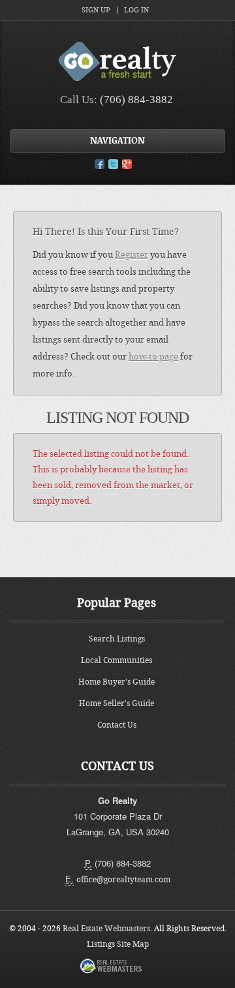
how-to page (153, 357)
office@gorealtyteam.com (123, 879)
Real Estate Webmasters (106, 928)
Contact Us (116, 725)
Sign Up (96, 10)
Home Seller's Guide (116, 703)
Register (131, 255)
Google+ (127, 164)
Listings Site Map (118, 944)
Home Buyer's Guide (116, 682)
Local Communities (116, 660)
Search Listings (117, 638)
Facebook (99, 164)
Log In (136, 10)
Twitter (113, 164)
